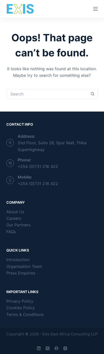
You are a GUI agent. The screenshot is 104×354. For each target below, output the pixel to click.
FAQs (11, 231)
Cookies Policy (20, 307)
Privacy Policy (19, 301)
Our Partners (18, 224)
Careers (13, 218)
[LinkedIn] (39, 348)
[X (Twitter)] (47, 348)
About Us (15, 211)
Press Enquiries (20, 272)
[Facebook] (56, 348)
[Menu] (95, 9)
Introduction (18, 259)
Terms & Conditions (25, 314)
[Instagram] (65, 348)
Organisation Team (24, 266)
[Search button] (93, 94)
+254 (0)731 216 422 (38, 166)
